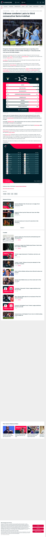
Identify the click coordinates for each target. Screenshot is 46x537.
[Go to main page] (7, 2)
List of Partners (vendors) (5, 534)
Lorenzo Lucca (10, 118)
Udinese (27, 68)
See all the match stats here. (8, 188)
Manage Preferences (38, 531)
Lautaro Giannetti (6, 71)
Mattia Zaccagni (25, 56)
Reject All (38, 528)
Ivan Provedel (5, 69)
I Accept (38, 525)
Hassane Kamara (34, 69)
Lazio (11, 56)
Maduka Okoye (10, 57)
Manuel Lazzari (6, 131)
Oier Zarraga (36, 125)
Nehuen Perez (8, 134)
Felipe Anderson (13, 65)
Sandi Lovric (28, 69)
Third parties (26, 529)
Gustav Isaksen (12, 132)
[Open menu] (43, 2)
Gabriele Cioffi (11, 121)
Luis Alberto (5, 60)
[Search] (38, 2)
